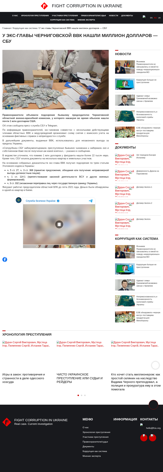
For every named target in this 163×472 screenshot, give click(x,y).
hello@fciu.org (153, 428)
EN (151, 18)
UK (159, 18)
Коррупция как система (62, 20)
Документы (127, 16)
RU (155, 18)
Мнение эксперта (86, 20)
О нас (15, 16)
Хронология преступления (35, 16)
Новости (113, 16)
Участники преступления (65, 16)
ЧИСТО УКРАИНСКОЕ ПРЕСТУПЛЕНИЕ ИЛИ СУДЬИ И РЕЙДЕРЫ (80, 378)
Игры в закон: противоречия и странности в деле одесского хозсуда (23, 378)
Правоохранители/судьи (93, 16)
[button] (155, 365)
